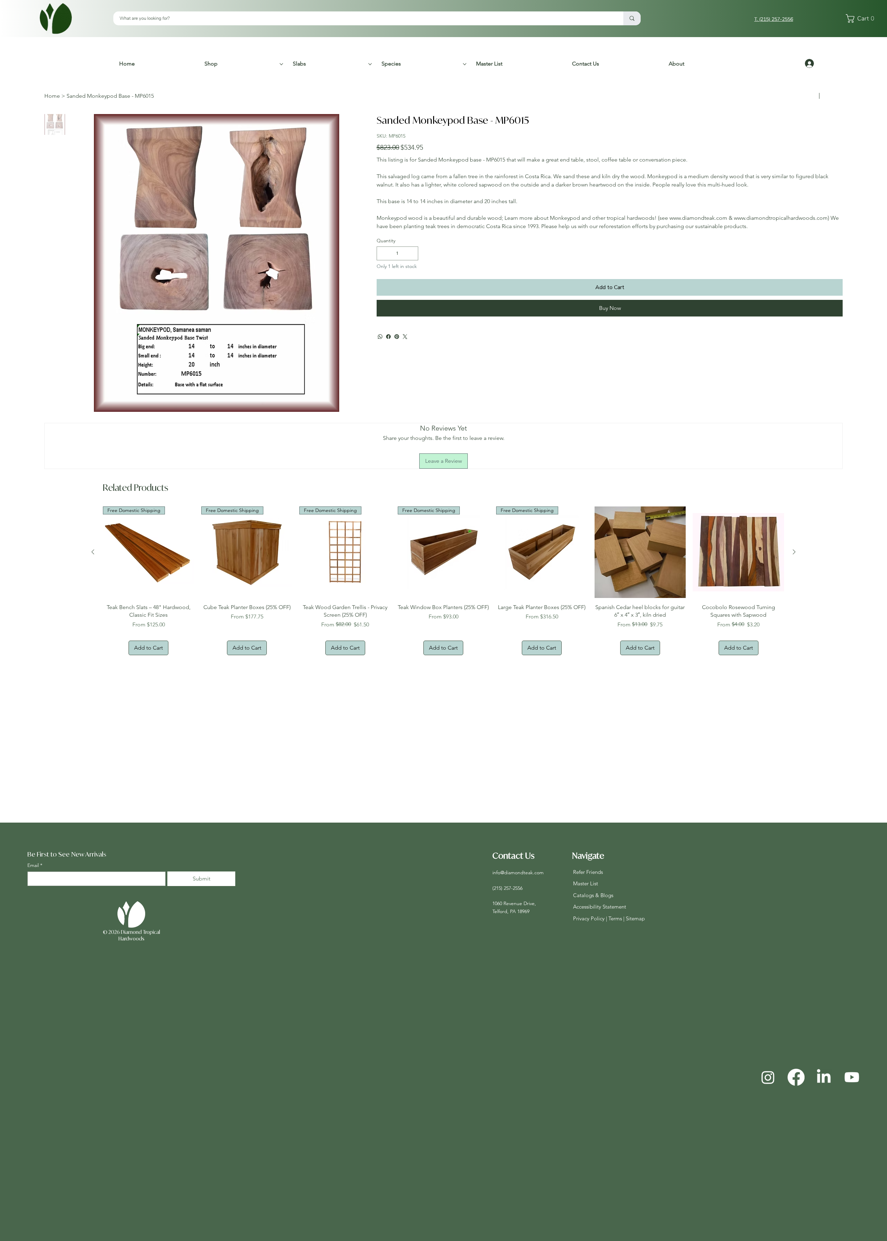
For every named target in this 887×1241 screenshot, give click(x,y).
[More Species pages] (464, 64)
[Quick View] (640, 552)
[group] (443, 581)
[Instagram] (767, 1077)
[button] (862, 18)
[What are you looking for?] (632, 18)
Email (34, 865)
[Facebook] (388, 357)
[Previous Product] (93, 552)
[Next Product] (794, 552)
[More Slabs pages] (370, 64)
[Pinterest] (396, 357)
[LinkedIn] (823, 1077)
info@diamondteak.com (518, 872)
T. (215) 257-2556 (773, 19)
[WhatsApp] (380, 357)
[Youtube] (851, 1077)
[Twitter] (405, 357)
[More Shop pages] (281, 64)
